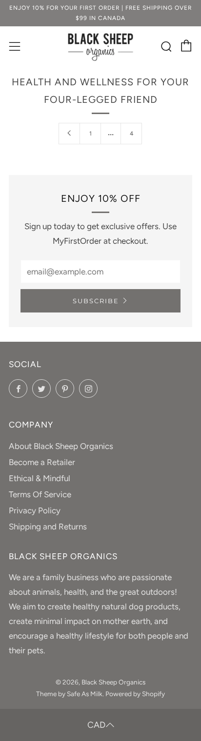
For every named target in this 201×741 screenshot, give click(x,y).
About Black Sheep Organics (61, 446)
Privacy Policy (34, 510)
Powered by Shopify (135, 694)
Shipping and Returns (48, 526)
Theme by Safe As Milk (69, 694)
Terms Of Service (40, 494)
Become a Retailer (42, 462)
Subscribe (96, 301)
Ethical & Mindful (39, 478)
